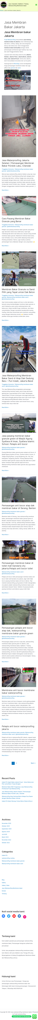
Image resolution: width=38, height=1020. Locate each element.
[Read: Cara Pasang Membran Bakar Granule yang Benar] (19, 205)
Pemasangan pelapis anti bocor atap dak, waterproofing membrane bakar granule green (17, 631)
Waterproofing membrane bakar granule (13, 447)
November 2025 (6, 823)
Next (33, 763)
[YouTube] (14, 916)
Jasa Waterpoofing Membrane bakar (12, 888)
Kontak (4, 891)
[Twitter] (8, 916)
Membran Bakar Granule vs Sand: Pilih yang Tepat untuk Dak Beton (18, 290)
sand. (19, 67)
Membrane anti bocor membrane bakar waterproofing (18, 691)
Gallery (4, 882)
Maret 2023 (5, 837)
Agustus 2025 (6, 831)
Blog (3, 880)
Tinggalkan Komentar (8, 169)
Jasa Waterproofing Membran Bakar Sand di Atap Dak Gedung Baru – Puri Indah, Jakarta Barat (18, 378)
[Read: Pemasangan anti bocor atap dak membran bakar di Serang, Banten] (19, 489)
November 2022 (6, 840)
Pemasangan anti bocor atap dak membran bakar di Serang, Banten (19, 507)
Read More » (5, 190)
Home (1, 10)
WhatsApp (16, 63)
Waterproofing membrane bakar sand (17, 297)
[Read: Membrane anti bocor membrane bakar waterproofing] (19, 677)
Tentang (4, 893)
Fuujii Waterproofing (10, 39)
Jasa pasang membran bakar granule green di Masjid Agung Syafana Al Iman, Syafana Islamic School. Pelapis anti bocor (18, 440)
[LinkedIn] (19, 916)
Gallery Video (5, 885)
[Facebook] (3, 916)
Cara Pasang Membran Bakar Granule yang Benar (16, 220)
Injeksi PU (4, 855)
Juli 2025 (4, 834)
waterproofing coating (8, 858)
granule (13, 67)
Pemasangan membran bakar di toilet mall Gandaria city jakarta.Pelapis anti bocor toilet (17, 566)
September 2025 (6, 829)
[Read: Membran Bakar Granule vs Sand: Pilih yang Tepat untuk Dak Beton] (19, 268)
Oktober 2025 (6, 826)
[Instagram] (24, 916)
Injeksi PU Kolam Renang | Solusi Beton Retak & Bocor (17, 801)
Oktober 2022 (6, 842)
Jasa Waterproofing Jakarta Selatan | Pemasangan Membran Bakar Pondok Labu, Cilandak (18, 163)
